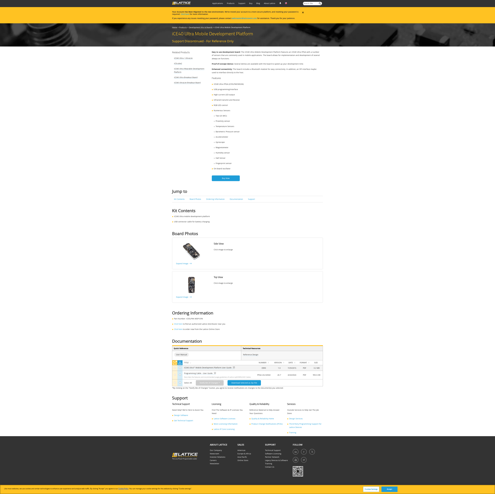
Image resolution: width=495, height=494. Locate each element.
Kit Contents (179, 199)
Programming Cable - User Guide (198, 373)
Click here (185, 14)
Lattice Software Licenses (224, 418)
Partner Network (272, 457)
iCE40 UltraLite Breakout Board (187, 82)
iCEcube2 (178, 63)
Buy (250, 3)
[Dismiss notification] (303, 12)
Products (230, 3)
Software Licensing (273, 453)
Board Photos (195, 199)
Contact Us (269, 467)
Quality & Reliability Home (262, 418)
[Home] (181, 4)
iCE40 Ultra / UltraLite (183, 58)
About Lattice (269, 3)
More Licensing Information (226, 424)
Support (241, 3)
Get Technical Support (183, 420)
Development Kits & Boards (200, 27)
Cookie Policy (123, 488)
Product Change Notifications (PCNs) (267, 424)
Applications (217, 3)
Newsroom (214, 453)
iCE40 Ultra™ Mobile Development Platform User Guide (208, 367)
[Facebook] (304, 452)
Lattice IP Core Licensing (224, 429)
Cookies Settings (371, 489)
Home (174, 27)
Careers (213, 460)
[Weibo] (304, 460)
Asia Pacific (242, 457)
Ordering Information (215, 199)
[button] (320, 3)
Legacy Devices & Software (276, 460)
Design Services (296, 418)
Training (292, 432)
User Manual (181, 354)
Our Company (216, 450)
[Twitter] (312, 452)
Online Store (242, 460)
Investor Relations (217, 457)
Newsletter (214, 463)
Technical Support (273, 450)
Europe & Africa (244, 453)
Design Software (181, 415)
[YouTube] (295, 460)
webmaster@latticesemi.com (244, 18)
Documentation (236, 199)
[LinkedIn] (295, 452)
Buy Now (226, 178)
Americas (241, 450)
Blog (258, 3)
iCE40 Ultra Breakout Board (185, 77)
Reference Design (250, 354)
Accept (389, 489)
